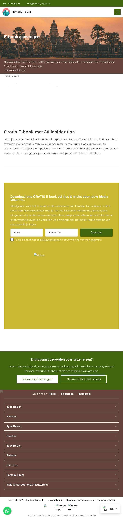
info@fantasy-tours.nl (39, 3)
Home (7, 76)
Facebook (67, 394)
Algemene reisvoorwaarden (80, 500)
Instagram (84, 394)
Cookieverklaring (106, 500)
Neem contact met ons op (84, 379)
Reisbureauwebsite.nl (64, 515)
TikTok (52, 394)
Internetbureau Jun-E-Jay (85, 515)
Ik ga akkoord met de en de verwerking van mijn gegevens (59, 239)
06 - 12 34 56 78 (11, 3)
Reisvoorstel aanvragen (37, 379)
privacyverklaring (50, 239)
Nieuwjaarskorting (15, 70)
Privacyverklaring (53, 500)
